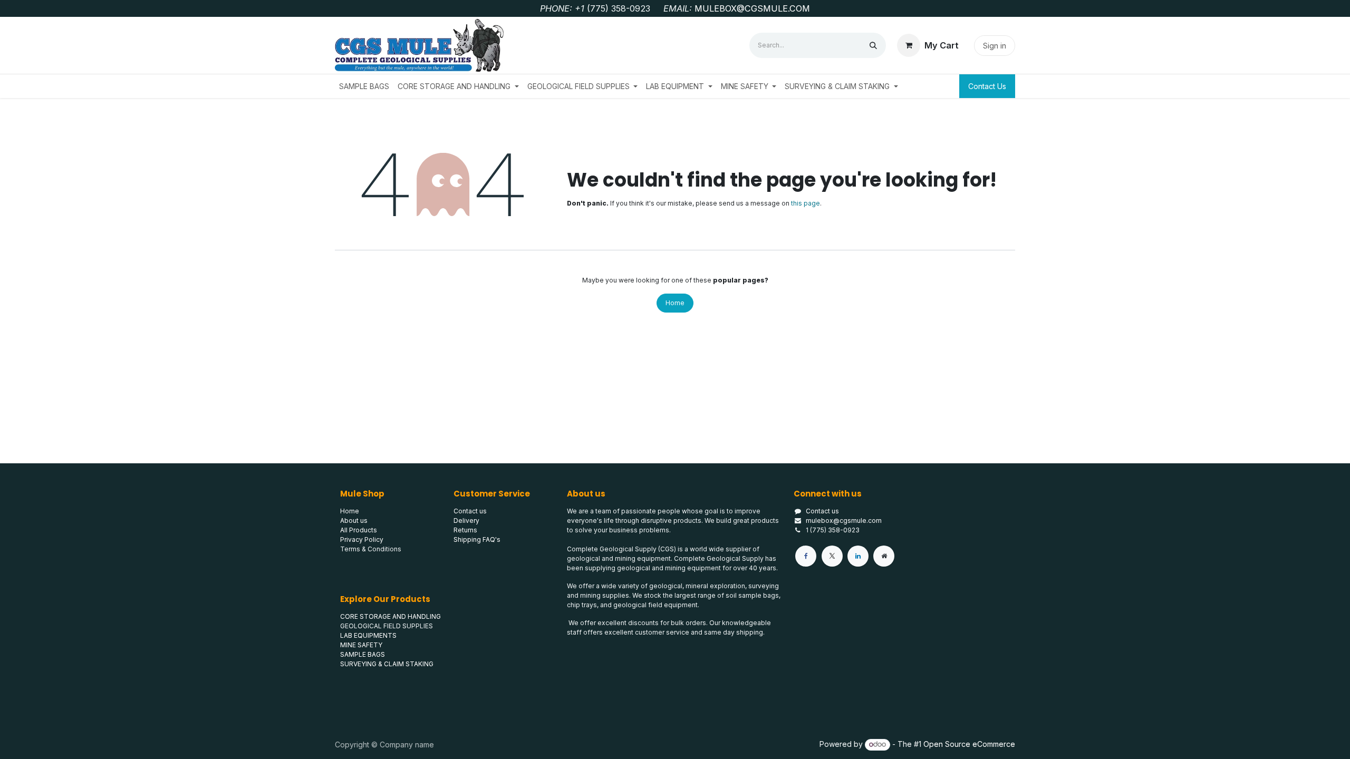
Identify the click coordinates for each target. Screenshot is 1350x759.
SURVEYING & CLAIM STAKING (386, 664)
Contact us (822, 511)
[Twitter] (832, 556)
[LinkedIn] (858, 556)
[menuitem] (364, 86)
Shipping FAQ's (477, 539)
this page (805, 203)
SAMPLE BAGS (362, 654)
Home (675, 303)
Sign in (994, 45)
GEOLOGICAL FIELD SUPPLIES (386, 626)
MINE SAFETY (361, 645)
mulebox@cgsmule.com (844, 520)
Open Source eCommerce (969, 743)
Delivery (466, 520)
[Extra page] (883, 556)
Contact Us (987, 86)
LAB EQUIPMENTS (368, 635)
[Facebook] (805, 556)
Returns (465, 530)
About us (354, 520)
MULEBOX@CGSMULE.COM (752, 8)
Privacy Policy (361, 539)
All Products (358, 530)
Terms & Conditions (370, 549)
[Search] (873, 45)
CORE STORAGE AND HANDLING (390, 616)
